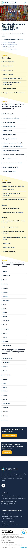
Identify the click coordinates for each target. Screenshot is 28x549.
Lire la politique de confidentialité (8, 542)
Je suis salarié (5, 514)
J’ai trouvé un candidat (7, 521)
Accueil (11, 15)
